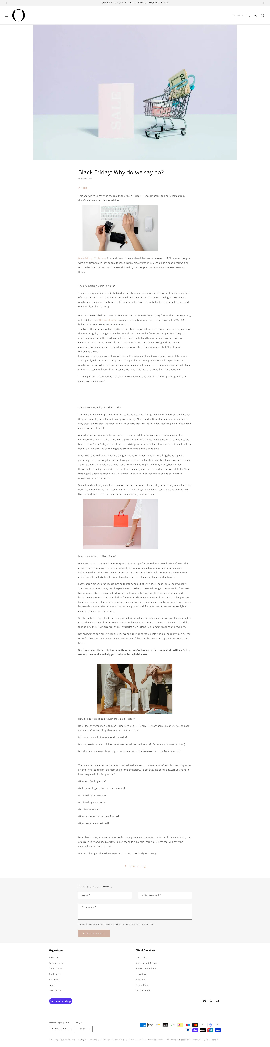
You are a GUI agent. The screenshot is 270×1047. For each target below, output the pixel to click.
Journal (53, 985)
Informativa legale (200, 1040)
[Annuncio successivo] (263, 3)
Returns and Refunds (146, 968)
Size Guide (141, 979)
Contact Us (141, 957)
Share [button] (84, 187)
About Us (53, 957)
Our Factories (56, 968)
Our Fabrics (55, 973)
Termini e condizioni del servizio (150, 1040)
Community (55, 990)
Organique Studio (62, 1040)
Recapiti (214, 1040)
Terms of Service (144, 990)
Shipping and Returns (147, 962)
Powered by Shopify (78, 1040)
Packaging (54, 979)
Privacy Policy (142, 985)
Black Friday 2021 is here (92, 258)
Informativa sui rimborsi (100, 1040)
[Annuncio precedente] (6, 3)
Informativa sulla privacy (123, 1040)
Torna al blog (137, 866)
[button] (6, 15)
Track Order (141, 973)
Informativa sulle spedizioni (178, 1040)
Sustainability (56, 962)
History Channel (108, 320)
